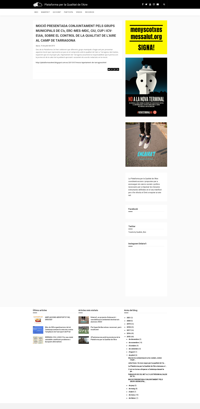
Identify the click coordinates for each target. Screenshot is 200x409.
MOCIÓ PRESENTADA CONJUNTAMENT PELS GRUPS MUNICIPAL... (145, 380)
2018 (129, 327)
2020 (129, 321)
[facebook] (143, 4)
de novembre (134, 342)
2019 (129, 324)
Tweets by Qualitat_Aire (137, 232)
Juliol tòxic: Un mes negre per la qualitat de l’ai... (146, 363)
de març (132, 395)
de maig (132, 389)
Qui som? (57, 12)
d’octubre (132, 346)
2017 (129, 330)
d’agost (132, 352)
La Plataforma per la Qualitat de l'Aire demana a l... (147, 366)
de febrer (132, 398)
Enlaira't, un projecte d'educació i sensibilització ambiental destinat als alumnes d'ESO (105, 319)
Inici (36, 12)
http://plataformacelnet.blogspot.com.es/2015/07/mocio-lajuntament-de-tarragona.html (71, 62)
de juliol (132, 355)
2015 (129, 337)
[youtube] (150, 4)
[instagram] (154, 4)
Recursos (89, 12)
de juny (131, 385)
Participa (68, 12)
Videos (79, 12)
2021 (129, 318)
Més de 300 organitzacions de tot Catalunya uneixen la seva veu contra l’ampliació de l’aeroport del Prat (59, 329)
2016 (129, 333)
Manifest (45, 12)
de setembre (134, 349)
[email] (157, 4)
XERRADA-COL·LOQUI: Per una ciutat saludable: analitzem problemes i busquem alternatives (59, 339)
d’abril (131, 392)
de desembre (134, 339)
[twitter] (146, 4)
